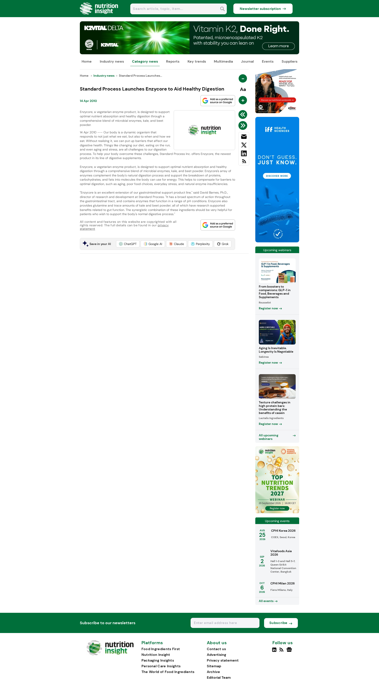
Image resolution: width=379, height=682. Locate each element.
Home (87, 61)
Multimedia (223, 61)
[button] (127, 243)
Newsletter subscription (260, 9)
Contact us (216, 649)
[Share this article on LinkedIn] (244, 154)
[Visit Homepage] (99, 16)
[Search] (222, 9)
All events (266, 601)
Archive (213, 672)
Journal (247, 61)
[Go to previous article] (243, 114)
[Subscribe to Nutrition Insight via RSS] (244, 162)
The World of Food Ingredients (168, 672)
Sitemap (214, 666)
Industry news (112, 61)
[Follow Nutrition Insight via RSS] (282, 651)
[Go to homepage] (110, 654)
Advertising (216, 655)
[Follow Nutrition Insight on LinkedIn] (274, 651)
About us (217, 643)
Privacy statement (223, 660)
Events (268, 61)
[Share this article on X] (244, 146)
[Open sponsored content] (189, 53)
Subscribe (278, 623)
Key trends (197, 61)
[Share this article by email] (244, 137)
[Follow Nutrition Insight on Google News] (290, 651)
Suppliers (289, 61)
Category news (145, 61)
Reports (172, 61)
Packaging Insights (157, 660)
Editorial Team (219, 677)
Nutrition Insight (155, 655)
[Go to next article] (243, 125)
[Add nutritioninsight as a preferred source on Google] (217, 100)
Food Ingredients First (160, 649)
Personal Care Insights (161, 666)
